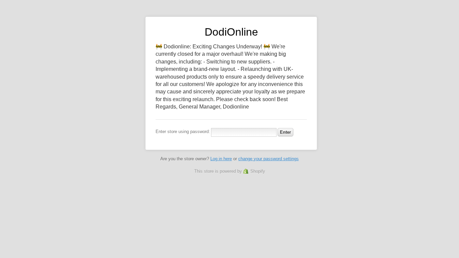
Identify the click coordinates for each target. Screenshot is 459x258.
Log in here (221, 158)
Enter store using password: (183, 131)
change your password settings (268, 158)
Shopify (257, 171)
